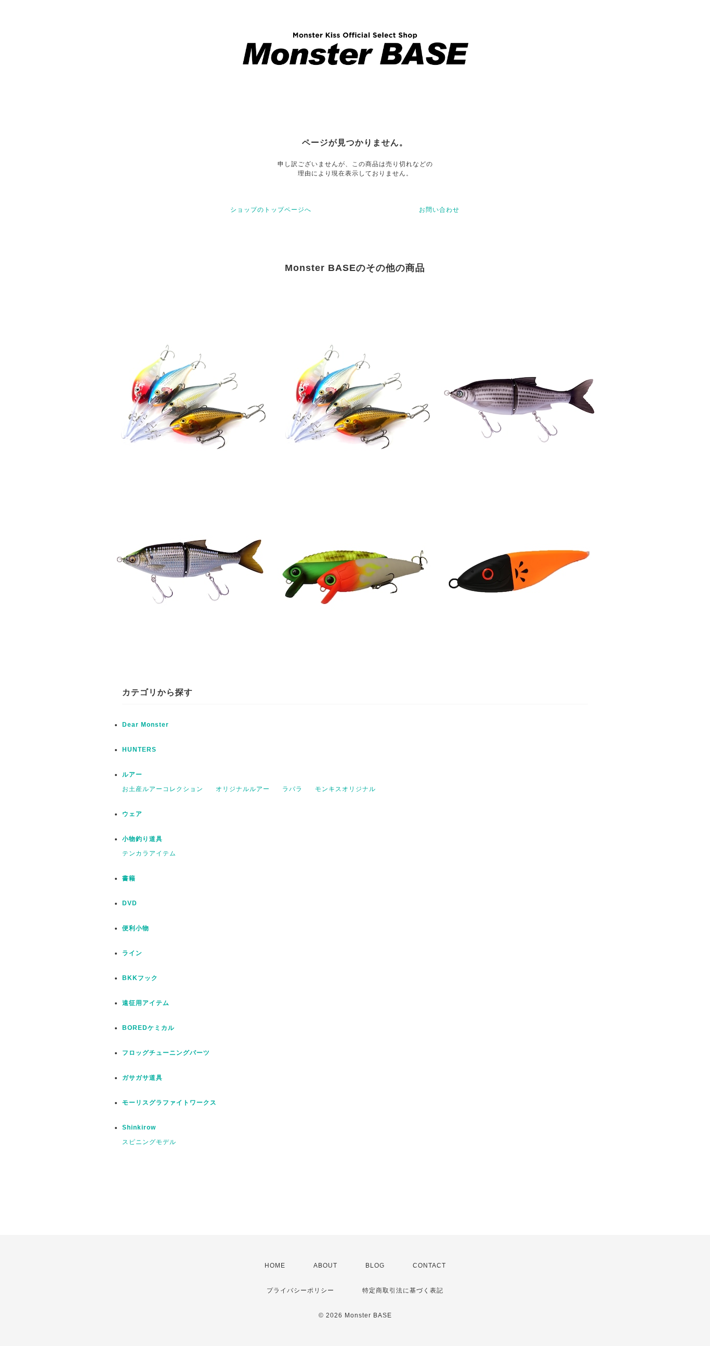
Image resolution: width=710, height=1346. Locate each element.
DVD (129, 903)
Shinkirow (139, 1127)
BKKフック (140, 978)
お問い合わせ (439, 209)
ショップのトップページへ (270, 209)
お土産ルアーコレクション (162, 789)
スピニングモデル (149, 1142)
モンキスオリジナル (345, 789)
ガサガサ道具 (142, 1077)
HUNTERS (139, 749)
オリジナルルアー (243, 789)
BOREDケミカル (148, 1027)
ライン (132, 953)
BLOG (375, 1265)
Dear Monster (145, 724)
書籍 (129, 878)
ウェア (132, 814)
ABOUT (325, 1265)
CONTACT (429, 1265)
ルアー (132, 774)
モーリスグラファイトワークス (169, 1102)
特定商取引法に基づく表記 (402, 1290)
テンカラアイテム (149, 853)
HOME (275, 1265)
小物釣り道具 (142, 838)
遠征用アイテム (145, 1003)
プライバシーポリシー (300, 1290)
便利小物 (135, 928)
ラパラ (292, 789)
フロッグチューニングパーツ (166, 1052)
